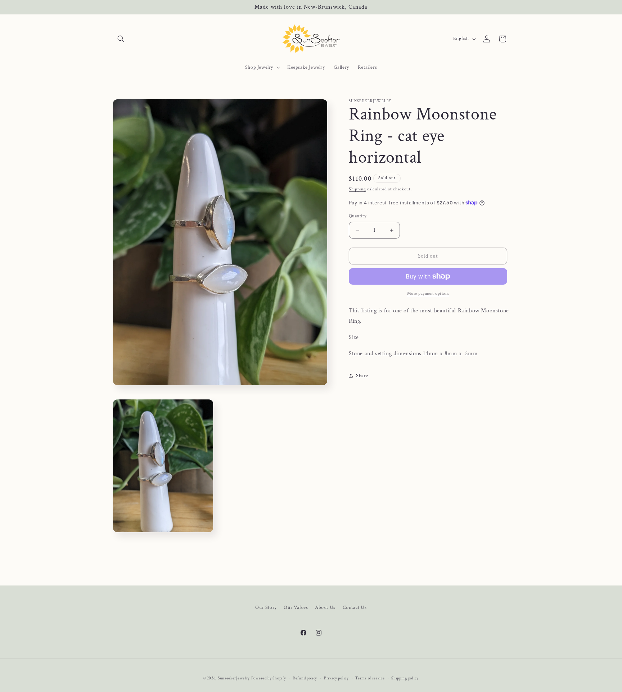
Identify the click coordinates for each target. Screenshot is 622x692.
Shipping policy (405, 678)
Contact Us (355, 607)
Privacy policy (336, 678)
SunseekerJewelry (234, 678)
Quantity (357, 216)
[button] (121, 39)
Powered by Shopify (268, 678)
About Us (325, 607)
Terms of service (369, 678)
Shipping (357, 189)
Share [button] (362, 375)
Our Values (296, 607)
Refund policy (305, 678)
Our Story (265, 607)
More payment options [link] (428, 293)
